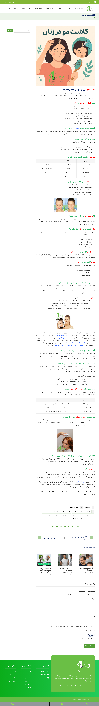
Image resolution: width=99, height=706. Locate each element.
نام (93, 617)
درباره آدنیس (10, 675)
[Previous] (40, 547)
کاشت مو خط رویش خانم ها (87, 515)
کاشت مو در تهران (66, 515)
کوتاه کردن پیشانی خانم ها (78, 518)
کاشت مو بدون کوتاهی (62, 335)
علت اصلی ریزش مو (82, 459)
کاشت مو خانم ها (57, 511)
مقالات (68, 572)
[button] (13, 2)
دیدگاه (92, 599)
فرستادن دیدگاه (89, 646)
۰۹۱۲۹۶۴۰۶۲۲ (44, 678)
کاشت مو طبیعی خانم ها (48, 515)
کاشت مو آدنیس (63, 338)
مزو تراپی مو (26, 681)
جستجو (10, 30)
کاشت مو (65, 511)
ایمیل (73, 617)
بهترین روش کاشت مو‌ (85, 511)
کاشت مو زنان (58, 515)
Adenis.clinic (87, 507)
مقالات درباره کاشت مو (73, 507)
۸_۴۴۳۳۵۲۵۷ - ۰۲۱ (42, 675)
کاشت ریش (26, 678)
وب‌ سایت (52, 617)
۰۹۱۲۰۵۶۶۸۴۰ (44, 671)
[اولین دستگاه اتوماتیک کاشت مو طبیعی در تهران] (90, 8)
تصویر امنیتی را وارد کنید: (88, 638)
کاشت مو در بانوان (76, 515)
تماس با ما (11, 671)
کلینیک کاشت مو (89, 518)
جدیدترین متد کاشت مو (74, 511)
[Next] (37, 547)
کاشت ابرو (27, 675)
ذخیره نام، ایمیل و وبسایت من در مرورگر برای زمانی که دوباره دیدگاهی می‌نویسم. (70, 626)
